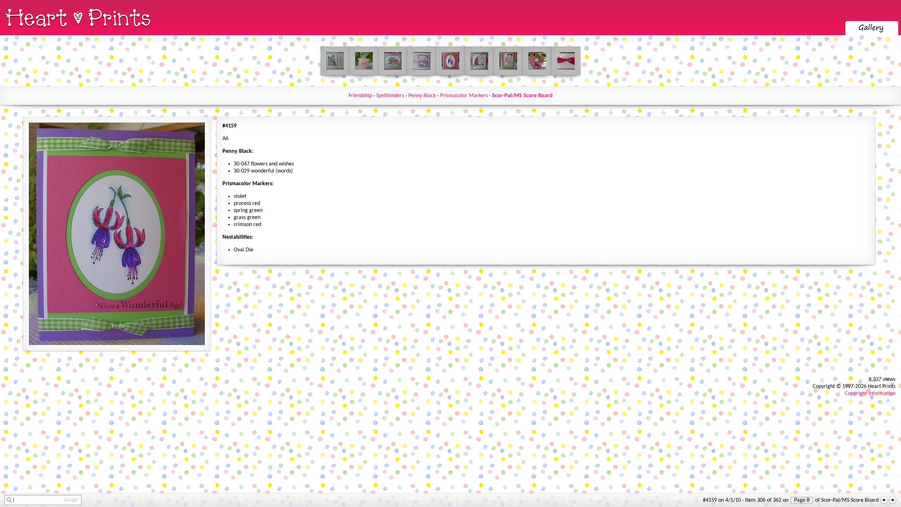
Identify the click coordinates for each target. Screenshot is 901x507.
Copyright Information (870, 393)
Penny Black (422, 96)
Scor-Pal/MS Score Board (522, 96)
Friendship (360, 96)
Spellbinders (390, 96)
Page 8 (801, 500)
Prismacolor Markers (464, 96)
